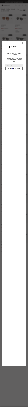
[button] (23, 43)
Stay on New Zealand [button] (14, 68)
